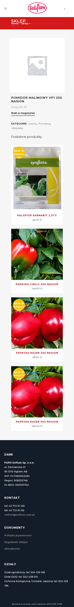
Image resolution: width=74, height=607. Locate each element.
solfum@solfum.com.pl (19, 514)
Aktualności (12, 548)
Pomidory (44, 123)
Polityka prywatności (17, 535)
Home (15, 23)
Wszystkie (17, 128)
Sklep (24, 23)
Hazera (32, 123)
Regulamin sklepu (16, 542)
